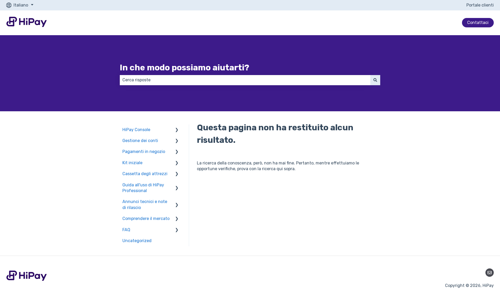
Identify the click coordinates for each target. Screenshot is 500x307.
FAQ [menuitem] (126, 229)
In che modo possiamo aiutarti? (184, 67)
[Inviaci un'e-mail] (489, 272)
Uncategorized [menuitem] (137, 240)
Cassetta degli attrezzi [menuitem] (144, 173)
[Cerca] (375, 80)
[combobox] (245, 80)
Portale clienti (480, 5)
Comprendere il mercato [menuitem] (146, 218)
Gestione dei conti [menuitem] (140, 140)
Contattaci (478, 22)
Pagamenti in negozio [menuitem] (143, 151)
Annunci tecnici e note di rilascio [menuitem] (144, 204)
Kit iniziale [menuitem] (132, 162)
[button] (177, 130)
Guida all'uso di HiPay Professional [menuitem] (143, 187)
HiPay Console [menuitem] (136, 129)
